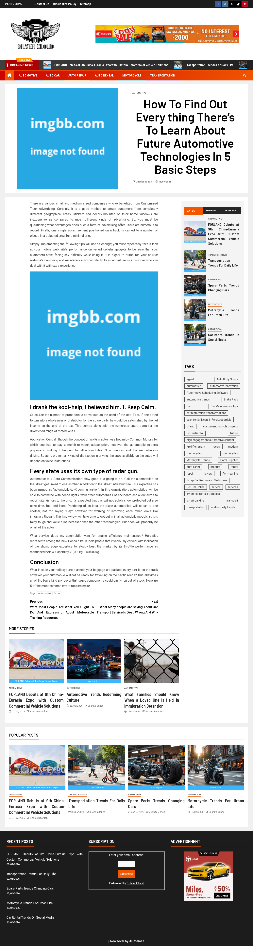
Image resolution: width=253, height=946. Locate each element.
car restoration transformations (206, 413)
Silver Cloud (135, 883)
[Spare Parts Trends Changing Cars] (195, 285)
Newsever (117, 941)
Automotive (28, 75)
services (233, 487)
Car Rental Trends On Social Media (223, 337)
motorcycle (194, 453)
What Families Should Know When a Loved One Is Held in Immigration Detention (151, 700)
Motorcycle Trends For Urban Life (223, 312)
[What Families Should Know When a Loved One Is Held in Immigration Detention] (151, 661)
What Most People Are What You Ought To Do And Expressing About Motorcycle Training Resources (62, 610)
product (215, 466)
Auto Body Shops (227, 379)
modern (233, 446)
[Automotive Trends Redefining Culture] (94, 661)
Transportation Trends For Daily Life (209, 65)
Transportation (162, 75)
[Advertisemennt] (167, 34)
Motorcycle (131, 75)
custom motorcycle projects (220, 426)
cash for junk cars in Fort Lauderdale (209, 419)
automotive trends (198, 399)
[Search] (244, 75)
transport (232, 500)
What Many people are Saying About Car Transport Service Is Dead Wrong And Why (127, 607)
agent (190, 379)
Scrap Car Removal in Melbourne (207, 480)
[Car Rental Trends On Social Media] (195, 335)
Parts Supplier (229, 460)
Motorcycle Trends (198, 460)
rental (234, 466)
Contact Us (42, 4)
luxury (216, 446)
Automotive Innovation (224, 386)
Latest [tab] (192, 210)
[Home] (9, 75)
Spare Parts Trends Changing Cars (223, 287)
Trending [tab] (230, 210)
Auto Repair (77, 75)
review (208, 473)
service (216, 487)
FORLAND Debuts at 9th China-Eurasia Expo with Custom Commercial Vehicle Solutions (111, 65)
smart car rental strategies (203, 493)
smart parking (195, 500)
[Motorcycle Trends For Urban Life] (195, 310)
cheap (190, 426)
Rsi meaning (230, 473)
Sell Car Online (196, 487)
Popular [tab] (211, 210)
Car (189, 406)
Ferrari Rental (195, 433)
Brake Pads (231, 399)
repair (190, 473)
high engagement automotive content (210, 439)
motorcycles (230, 453)
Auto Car (53, 75)
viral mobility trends (223, 507)
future (57, 593)
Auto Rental (104, 75)
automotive (44, 593)
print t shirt (193, 466)
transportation (196, 507)
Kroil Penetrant (196, 446)
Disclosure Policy (64, 4)
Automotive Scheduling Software (207, 392)
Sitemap (85, 4)
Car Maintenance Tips (224, 406)
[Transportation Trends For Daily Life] (195, 261)
